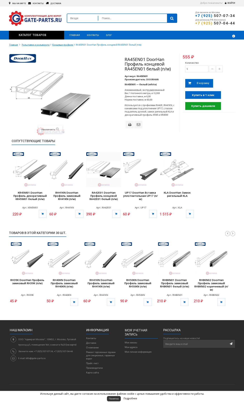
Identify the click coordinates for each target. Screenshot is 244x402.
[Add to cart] (74, 302)
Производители (94, 367)
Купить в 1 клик (203, 95)
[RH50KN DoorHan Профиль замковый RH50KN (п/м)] (137, 258)
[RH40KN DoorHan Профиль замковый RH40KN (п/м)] (64, 258)
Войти (231, 3)
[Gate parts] (35, 19)
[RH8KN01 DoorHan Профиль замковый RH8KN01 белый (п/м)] (174, 258)
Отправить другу (139, 125)
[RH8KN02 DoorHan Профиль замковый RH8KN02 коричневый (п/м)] (211, 258)
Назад (227, 233)
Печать (130, 125)
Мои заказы (131, 342)
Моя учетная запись (136, 332)
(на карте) (71, 344)
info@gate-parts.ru (36, 358)
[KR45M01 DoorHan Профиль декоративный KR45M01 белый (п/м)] (30, 169)
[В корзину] (43, 214)
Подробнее (130, 398)
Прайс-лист (92, 363)
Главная (13, 44)
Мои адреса (131, 347)
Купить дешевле (203, 106)
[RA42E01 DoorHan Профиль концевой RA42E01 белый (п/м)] (103, 169)
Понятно (114, 398)
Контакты (91, 338)
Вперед (232, 233)
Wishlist (222, 35)
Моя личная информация (138, 351)
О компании (92, 347)
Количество (192, 62)
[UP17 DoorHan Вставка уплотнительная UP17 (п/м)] (140, 169)
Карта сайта (92, 372)
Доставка (91, 342)
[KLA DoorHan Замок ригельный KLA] (177, 169)
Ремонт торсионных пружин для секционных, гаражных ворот (101, 355)
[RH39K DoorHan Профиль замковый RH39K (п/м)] (27, 258)
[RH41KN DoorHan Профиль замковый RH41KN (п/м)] (66, 169)
